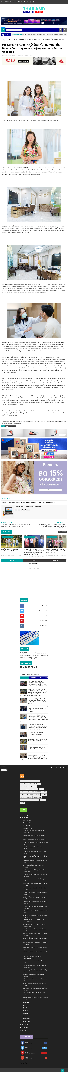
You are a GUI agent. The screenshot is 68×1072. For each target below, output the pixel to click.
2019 (23, 1030)
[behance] (27, 2)
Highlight (34, 789)
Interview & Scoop (26, 797)
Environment (37, 797)
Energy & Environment (27, 794)
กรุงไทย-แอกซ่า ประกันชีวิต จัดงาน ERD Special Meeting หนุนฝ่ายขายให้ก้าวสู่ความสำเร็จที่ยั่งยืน (28, 34)
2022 (23, 817)
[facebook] (10, 2)
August (25, 1002)
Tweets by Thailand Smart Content (29, 674)
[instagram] (30, 2)
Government (36, 783)
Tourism (44, 794)
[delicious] (33, 2)
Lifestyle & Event (26, 783)
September (26, 828)
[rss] (24, 2)
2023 (23, 815)
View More (63, 531)
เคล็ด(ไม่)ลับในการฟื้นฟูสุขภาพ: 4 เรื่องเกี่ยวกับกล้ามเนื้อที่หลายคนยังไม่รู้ (10, 550)
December (26, 820)
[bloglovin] (19, 2)
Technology (24, 786)
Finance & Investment (34, 791)
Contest (43, 800)
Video (22, 802)
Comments (34, 677)
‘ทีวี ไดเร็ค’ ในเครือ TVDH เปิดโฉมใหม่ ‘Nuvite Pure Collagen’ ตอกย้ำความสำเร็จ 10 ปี (55, 550)
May (24, 1010)
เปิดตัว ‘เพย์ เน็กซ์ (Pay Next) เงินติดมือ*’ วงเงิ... (35, 839)
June (24, 1008)
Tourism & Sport (34, 800)
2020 (23, 1027)
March (25, 1016)
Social (41, 789)
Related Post (6, 532)
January (25, 1021)
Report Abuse (24, 1063)
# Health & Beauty (10, 426)
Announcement (43, 678)
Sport (38, 794)
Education (24, 800)
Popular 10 (25, 677)
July (24, 1005)
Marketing (61, 34)
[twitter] (13, 2)
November (26, 823)
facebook (55, 560)
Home (3, 39)
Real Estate (33, 786)
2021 (23, 1024)
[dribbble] (22, 2)
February (25, 1018)
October (25, 825)
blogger (12, 560)
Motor (45, 791)
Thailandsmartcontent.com (20, 1070)
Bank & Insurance (34, 781)
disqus (34, 560)
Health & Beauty (11, 39)
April (24, 1013)
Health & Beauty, (28, 55)
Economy (23, 791)
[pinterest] (16, 2)
